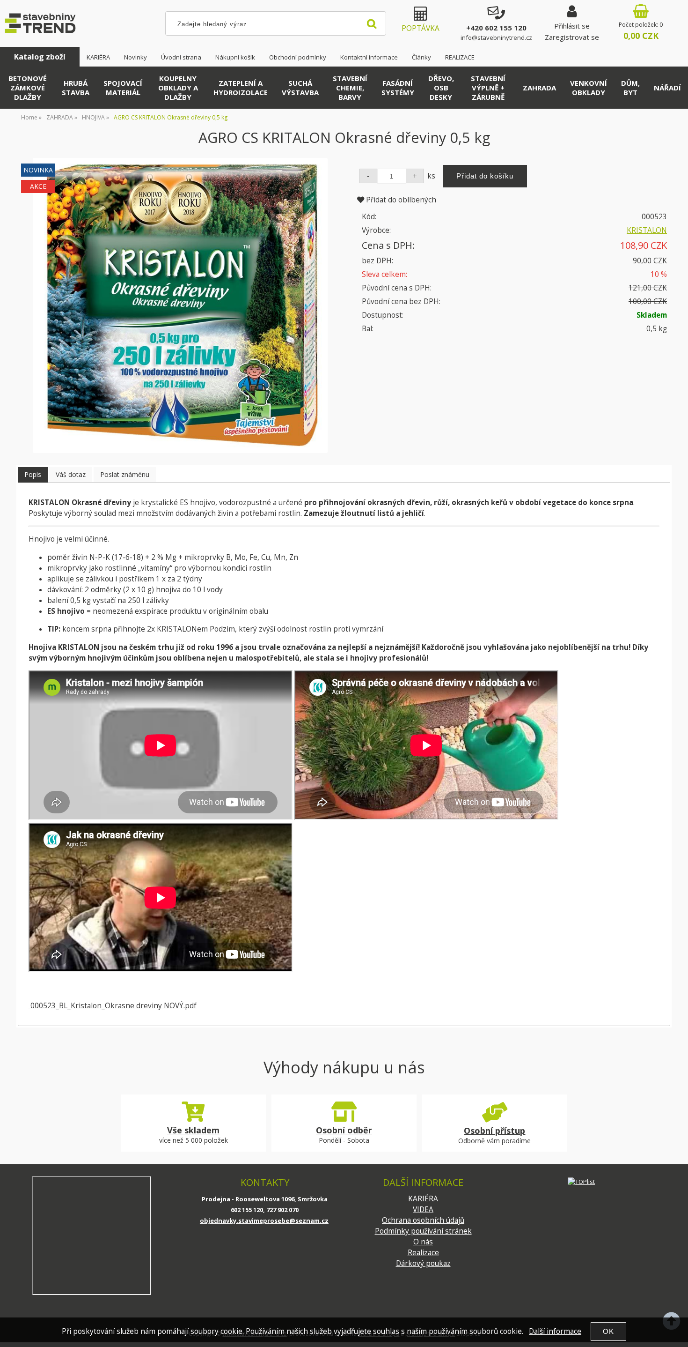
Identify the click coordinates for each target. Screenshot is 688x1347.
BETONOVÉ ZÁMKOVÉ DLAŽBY (27, 88)
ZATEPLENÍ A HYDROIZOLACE (240, 87)
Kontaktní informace (369, 57)
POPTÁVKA (420, 28)
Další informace (555, 1331)
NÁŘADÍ (667, 87)
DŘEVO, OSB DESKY (441, 88)
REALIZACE (460, 57)
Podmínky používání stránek (423, 1231)
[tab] (33, 475)
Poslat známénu (124, 474)
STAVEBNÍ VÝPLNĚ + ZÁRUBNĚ (488, 88)
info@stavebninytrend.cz (496, 37)
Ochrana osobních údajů (423, 1220)
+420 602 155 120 (496, 27)
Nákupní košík (235, 57)
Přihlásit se (572, 25)
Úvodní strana (181, 57)
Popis (32, 474)
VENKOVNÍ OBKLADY (588, 87)
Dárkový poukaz (423, 1263)
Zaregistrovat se (572, 37)
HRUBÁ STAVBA (75, 87)
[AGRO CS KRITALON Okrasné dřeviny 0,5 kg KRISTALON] (180, 305)
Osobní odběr (344, 1130)
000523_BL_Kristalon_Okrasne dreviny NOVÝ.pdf (113, 1006)
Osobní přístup (494, 1130)
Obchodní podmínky (297, 57)
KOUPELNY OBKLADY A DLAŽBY (178, 88)
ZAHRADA (539, 87)
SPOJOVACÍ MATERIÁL (122, 87)
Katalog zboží (40, 57)
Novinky (135, 57)
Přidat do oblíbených (400, 200)
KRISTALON (647, 230)
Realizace (423, 1253)
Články (421, 57)
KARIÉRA (98, 57)
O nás (423, 1242)
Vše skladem (193, 1130)
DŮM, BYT (630, 87)
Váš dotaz (71, 474)
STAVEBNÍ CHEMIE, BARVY (350, 88)
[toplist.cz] (581, 1181)
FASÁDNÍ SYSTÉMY (397, 87)
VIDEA (423, 1209)
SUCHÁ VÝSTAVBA (300, 87)
